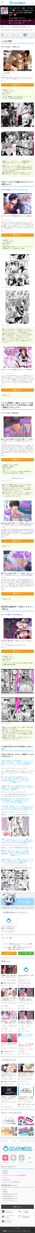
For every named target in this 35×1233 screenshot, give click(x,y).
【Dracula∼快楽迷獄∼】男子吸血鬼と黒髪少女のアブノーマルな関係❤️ (26, 1022)
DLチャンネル (17, 2)
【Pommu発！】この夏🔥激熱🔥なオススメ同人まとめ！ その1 (25, 1098)
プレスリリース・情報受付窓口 (11, 1182)
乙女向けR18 (7, 30)
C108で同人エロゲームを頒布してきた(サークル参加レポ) (8, 1075)
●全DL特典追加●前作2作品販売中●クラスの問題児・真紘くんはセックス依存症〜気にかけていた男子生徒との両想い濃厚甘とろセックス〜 (17, 440)
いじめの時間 (5, 73)
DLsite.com (9, 1211)
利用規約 (5, 1173)
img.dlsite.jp (8, 128)
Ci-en (9, 1216)
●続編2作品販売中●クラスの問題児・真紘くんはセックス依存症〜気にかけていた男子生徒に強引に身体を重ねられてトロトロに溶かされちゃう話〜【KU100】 (17, 525)
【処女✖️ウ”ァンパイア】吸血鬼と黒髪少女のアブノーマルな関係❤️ (26, 1000)
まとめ (13, 1141)
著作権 (4, 1189)
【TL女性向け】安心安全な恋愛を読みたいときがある (9, 1000)
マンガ (22, 23)
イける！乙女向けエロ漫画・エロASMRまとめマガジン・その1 (8, 928)
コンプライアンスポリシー (10, 1200)
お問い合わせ (6, 1180)
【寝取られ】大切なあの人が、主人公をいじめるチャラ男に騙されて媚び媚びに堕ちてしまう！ (9, 978)
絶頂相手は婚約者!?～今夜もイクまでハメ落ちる (16, 641)
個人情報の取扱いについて (10, 1196)
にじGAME (26, 1211)
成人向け (30, 30)
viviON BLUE (26, 1216)
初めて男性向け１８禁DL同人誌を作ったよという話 (26, 1075)
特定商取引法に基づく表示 (10, 1194)
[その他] (27, 35)
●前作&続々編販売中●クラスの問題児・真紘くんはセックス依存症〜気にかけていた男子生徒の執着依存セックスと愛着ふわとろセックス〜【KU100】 (17, 575)
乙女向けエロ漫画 (19, 30)
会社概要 (5, 1171)
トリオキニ (9, 1221)
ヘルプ (4, 1177)
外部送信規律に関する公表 (10, 1198)
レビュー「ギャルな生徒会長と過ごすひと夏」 (26, 1044)
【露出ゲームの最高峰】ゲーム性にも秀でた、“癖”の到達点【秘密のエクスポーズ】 (9, 1099)
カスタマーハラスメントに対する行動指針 (14, 1175)
